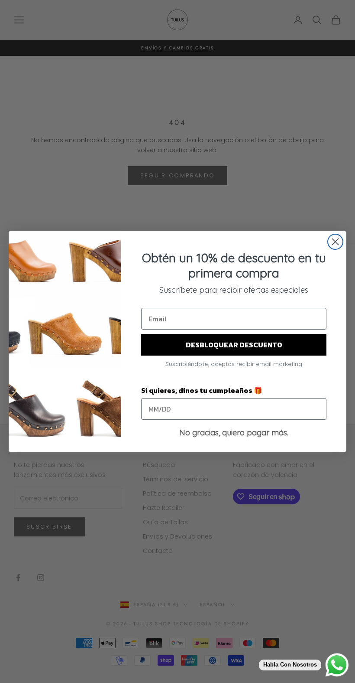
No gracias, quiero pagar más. (233, 433)
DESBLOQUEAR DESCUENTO (234, 345)
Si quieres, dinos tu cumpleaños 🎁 (201, 390)
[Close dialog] (335, 241)
